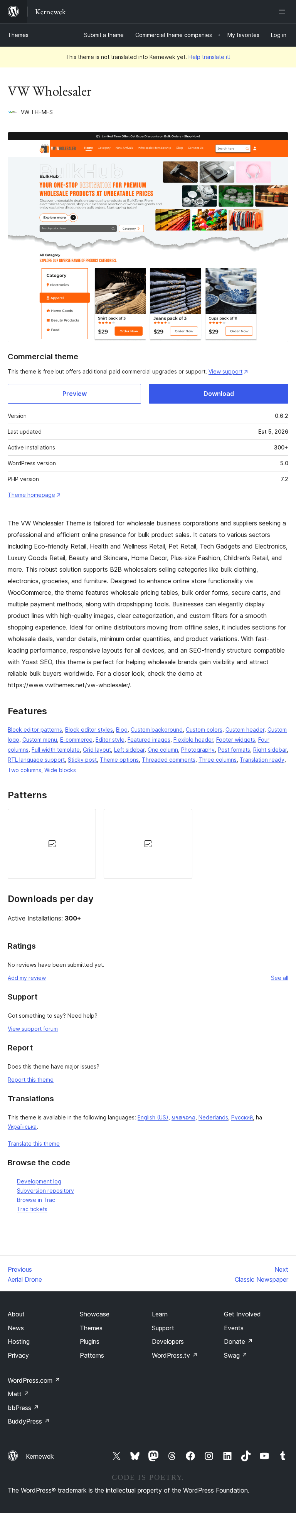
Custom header (244, 729)
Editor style (110, 739)
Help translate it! (209, 57)
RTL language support (36, 759)
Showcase (94, 1314)
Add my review (27, 977)
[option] (52, 844)
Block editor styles (89, 729)
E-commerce (76, 739)
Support (163, 1328)
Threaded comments (168, 759)
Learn (160, 1314)
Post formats (234, 749)
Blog (122, 729)
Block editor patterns (35, 729)
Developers (168, 1341)
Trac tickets (32, 1209)
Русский (242, 1117)
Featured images (149, 739)
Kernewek (40, 1456)
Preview (74, 393)
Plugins (89, 1341)
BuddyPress (29, 1421)
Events (234, 1328)
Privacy (18, 1355)
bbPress (23, 1408)
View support (225, 371)
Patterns (92, 1355)
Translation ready (262, 759)
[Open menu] (283, 11)
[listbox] (148, 844)
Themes (18, 35)
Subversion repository (45, 1190)
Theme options (119, 759)
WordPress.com (34, 1380)
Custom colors (204, 729)
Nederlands (213, 1117)
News (16, 1328)
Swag (235, 1355)
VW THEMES (37, 112)
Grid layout (97, 749)
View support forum (33, 1028)
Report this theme (31, 1079)
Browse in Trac (36, 1200)
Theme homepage (31, 494)
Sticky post (82, 759)
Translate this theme (34, 1143)
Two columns (24, 770)
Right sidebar (270, 749)
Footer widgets (235, 739)
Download (219, 393)
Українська (22, 1126)
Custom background (157, 729)
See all (279, 977)
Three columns (217, 759)
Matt (18, 1394)
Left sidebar (129, 749)
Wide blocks (60, 770)
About (16, 1314)
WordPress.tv (175, 1355)
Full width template (56, 749)
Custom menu (39, 739)
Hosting (19, 1341)
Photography (198, 749)
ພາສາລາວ (183, 1117)
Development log (39, 1181)
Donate (238, 1341)
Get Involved (242, 1314)
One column (163, 749)
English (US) (153, 1117)
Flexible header (193, 739)
